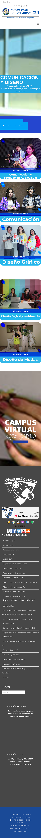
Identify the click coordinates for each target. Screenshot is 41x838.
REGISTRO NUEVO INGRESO (15, 126)
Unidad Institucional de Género (14, 659)
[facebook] (14, 6)
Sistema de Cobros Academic (14, 592)
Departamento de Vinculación (14, 573)
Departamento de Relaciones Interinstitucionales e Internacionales (20, 635)
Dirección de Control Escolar (13, 578)
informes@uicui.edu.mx (22, 817)
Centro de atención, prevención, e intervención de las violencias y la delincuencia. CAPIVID (19, 612)
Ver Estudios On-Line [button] (20, 442)
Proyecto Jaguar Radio (11, 655)
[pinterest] (19, 6)
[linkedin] (24, 6)
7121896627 (27, 814)
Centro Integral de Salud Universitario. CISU (19, 628)
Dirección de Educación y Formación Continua (20, 582)
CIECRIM (6, 677)
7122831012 (16, 814)
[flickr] (26, 6)
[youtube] (21, 6)
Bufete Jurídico (8, 606)
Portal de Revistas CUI (11, 650)
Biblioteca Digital (9, 540)
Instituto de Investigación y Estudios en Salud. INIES (19, 643)
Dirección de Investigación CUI (14, 587)
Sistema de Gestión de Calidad (14, 596)
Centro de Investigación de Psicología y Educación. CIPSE (17, 621)
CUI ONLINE (7, 559)
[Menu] (38, 24)
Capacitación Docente (11, 550)
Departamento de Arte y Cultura (15, 564)
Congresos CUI (8, 554)
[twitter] (16, 6)
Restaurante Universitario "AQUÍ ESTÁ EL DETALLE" (17, 671)
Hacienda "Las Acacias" (11, 664)
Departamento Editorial (12, 568)
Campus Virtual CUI (10, 545)
